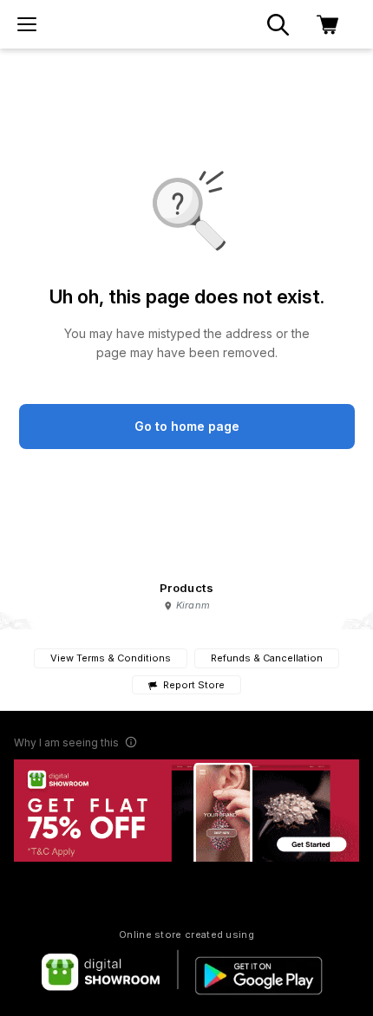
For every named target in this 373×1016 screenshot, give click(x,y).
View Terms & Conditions (110, 658)
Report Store (193, 685)
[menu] (26, 24)
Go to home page (186, 426)
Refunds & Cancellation (267, 658)
